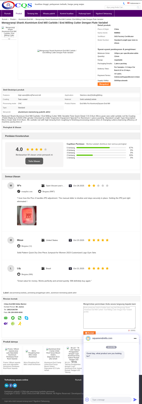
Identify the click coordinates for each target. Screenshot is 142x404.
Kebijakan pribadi (12, 391)
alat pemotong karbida (18, 293)
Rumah (7, 13)
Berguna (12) (26, 246)
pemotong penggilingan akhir (39, 293)
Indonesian (134, 3)
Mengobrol (104, 84)
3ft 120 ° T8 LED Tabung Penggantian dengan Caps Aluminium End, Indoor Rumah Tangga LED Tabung (73, 367)
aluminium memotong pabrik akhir (64, 293)
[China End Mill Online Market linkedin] (6, 385)
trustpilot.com (26, 192)
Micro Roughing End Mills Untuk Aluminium (32, 363)
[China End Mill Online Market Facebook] (11, 385)
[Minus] (135, 338)
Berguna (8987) (48, 192)
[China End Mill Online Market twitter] (15, 385)
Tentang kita (32, 13)
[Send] (135, 399)
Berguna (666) (27, 274)
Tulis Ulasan (34, 161)
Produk (19, 13)
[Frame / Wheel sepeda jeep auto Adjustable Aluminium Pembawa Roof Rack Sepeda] (12, 354)
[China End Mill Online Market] (17, 5)
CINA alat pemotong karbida (33, 391)
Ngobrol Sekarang (104, 13)
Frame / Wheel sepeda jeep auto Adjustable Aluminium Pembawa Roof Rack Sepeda (11, 365)
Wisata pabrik (49, 13)
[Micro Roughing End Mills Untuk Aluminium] (32, 354)
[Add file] (87, 399)
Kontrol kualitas (66, 13)
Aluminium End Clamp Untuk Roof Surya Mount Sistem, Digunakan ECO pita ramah (52, 366)
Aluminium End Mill (25, 19)
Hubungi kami (85, 13)
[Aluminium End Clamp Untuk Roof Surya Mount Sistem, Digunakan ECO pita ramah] (53, 354)
